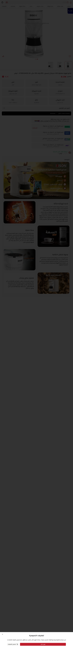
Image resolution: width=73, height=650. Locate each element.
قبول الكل (43, 644)
